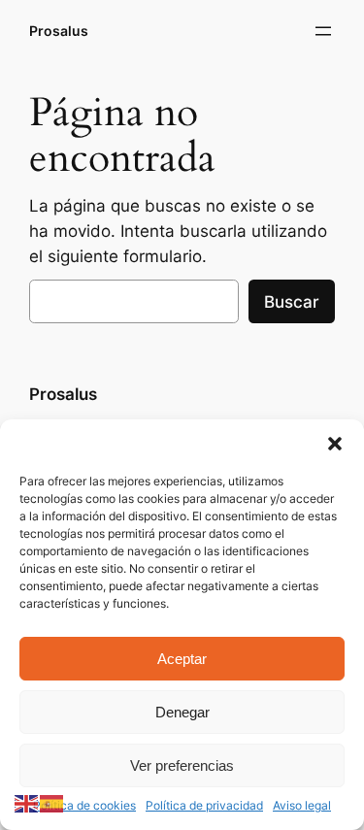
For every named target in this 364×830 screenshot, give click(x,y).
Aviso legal (302, 805)
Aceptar (182, 658)
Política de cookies (84, 805)
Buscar (291, 302)
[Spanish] (52, 803)
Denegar (182, 712)
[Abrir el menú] (323, 31)
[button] (335, 443)
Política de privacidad (204, 805)
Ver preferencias (182, 765)
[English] (27, 803)
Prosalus (58, 30)
